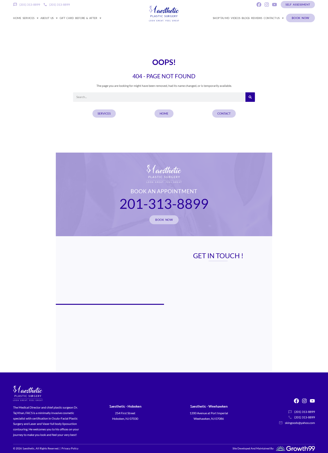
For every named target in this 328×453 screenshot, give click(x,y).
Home (17, 18)
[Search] (250, 97)
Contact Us (272, 18)
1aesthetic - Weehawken (209, 406)
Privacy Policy (70, 448)
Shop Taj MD (221, 18)
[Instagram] (266, 4)
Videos (235, 18)
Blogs (246, 18)
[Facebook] (258, 4)
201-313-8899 (164, 203)
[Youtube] (274, 4)
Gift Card (67, 18)
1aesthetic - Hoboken (125, 406)
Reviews (256, 18)
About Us (47, 18)
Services (28, 18)
